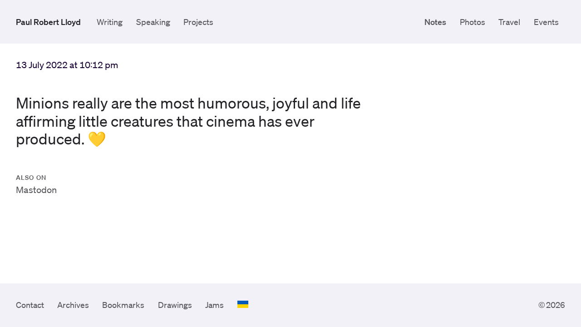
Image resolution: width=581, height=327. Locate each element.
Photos (472, 22)
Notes (435, 22)
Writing (110, 22)
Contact (30, 305)
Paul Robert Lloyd (48, 22)
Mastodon (36, 189)
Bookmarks (123, 305)
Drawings (175, 305)
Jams (214, 305)
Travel (509, 22)
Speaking (153, 22)
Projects (198, 22)
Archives (73, 305)
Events (546, 22)
